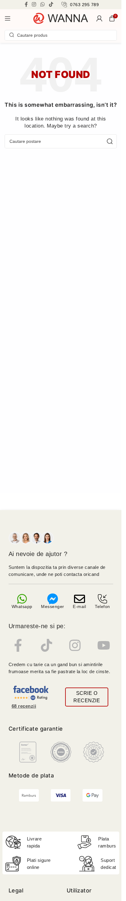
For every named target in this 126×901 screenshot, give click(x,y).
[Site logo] (60, 17)
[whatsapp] (22, 598)
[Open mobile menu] (8, 18)
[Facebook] (18, 645)
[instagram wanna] (75, 645)
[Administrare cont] (99, 18)
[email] (79, 598)
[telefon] (102, 598)
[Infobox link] (80, 4)
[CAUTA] (110, 141)
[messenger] (52, 598)
